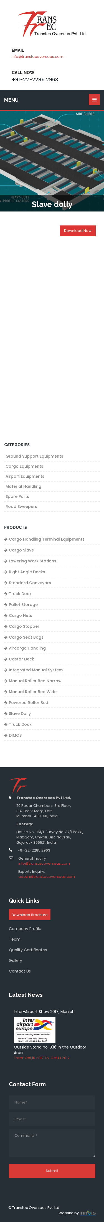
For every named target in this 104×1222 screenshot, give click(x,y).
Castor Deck (21, 659)
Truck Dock (20, 593)
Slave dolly (20, 713)
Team (15, 939)
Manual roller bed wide (33, 692)
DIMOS (15, 735)
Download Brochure (30, 914)
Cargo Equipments (24, 466)
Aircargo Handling (27, 648)
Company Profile (25, 928)
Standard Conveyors (30, 583)
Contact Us (20, 971)
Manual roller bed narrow (35, 681)
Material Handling (23, 486)
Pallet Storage (23, 604)
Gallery (15, 960)
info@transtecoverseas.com (37, 56)
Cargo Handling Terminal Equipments (47, 539)
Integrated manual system (36, 670)
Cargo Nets (20, 615)
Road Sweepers (21, 506)
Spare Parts (17, 496)
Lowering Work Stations (32, 561)
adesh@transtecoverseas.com (46, 876)
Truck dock (20, 724)
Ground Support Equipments (34, 456)
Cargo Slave (21, 550)
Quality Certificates (28, 950)
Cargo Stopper (24, 626)
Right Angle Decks (27, 572)
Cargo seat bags (26, 637)
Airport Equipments (25, 476)
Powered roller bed (28, 702)
